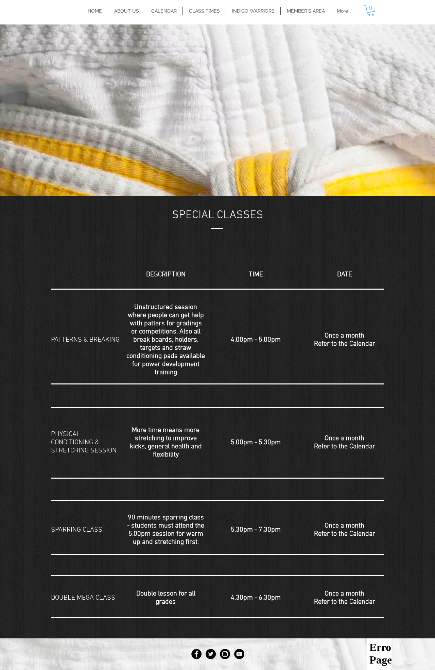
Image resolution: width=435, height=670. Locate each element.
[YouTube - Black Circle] (239, 654)
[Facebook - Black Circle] (196, 654)
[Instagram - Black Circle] (225, 654)
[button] (370, 10)
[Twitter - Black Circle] (211, 654)
